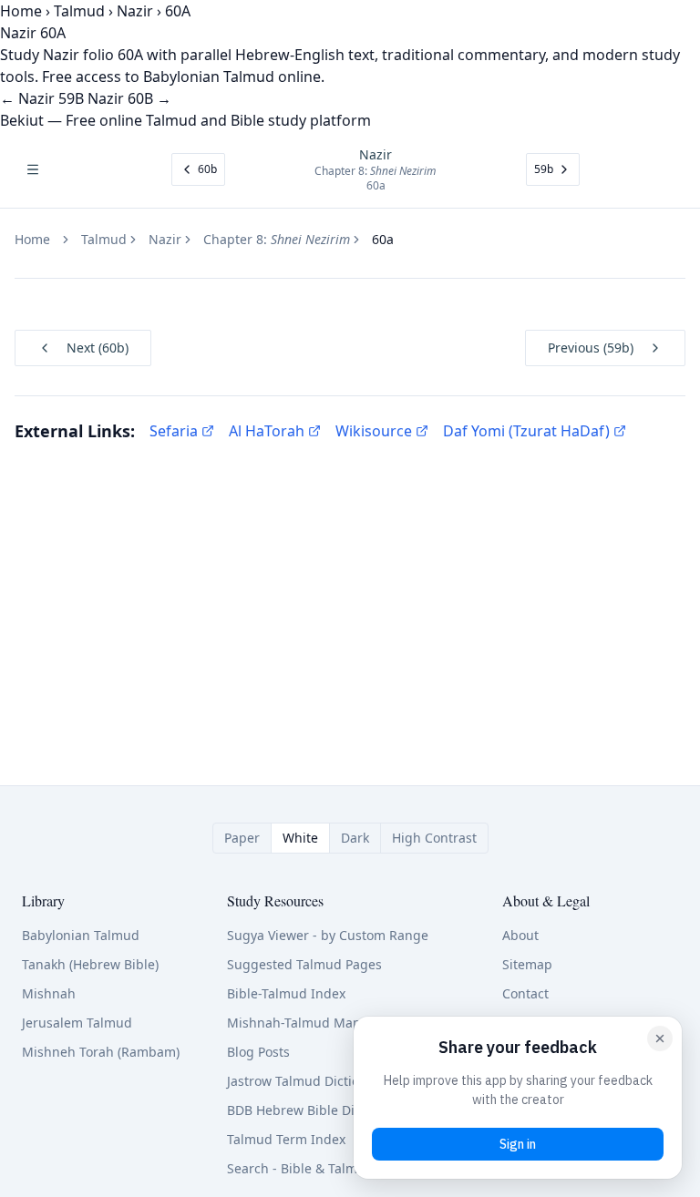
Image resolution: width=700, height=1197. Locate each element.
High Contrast (434, 837)
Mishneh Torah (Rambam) (101, 1051)
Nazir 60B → (129, 98)
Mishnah (49, 993)
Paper (242, 837)
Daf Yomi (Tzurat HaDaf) (526, 431)
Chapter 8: (276, 239)
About (520, 935)
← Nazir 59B (42, 98)
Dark (355, 837)
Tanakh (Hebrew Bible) (90, 964)
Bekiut (22, 120)
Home (21, 11)
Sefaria (173, 431)
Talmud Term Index (286, 1139)
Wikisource (373, 431)
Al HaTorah (266, 431)
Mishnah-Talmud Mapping (308, 1022)
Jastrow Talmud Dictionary (306, 1081)
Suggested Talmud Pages (304, 964)
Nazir (135, 11)
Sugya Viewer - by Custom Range (327, 935)
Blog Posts (258, 1051)
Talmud (79, 11)
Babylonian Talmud (80, 935)
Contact (525, 993)
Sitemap (527, 964)
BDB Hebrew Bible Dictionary (315, 1110)
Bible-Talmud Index (286, 993)
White (300, 837)
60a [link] (383, 239)
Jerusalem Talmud (77, 1022)
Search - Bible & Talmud (300, 1168)
